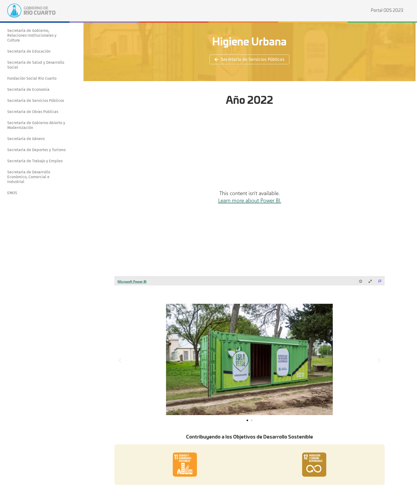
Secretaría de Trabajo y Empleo (35, 161)
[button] (120, 360)
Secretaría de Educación (28, 51)
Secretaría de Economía (28, 89)
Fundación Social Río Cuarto (31, 78)
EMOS (12, 193)
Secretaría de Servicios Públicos (35, 100)
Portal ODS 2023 (387, 10)
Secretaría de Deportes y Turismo (36, 150)
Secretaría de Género (26, 138)
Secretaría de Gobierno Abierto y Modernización (36, 125)
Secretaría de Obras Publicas (32, 111)
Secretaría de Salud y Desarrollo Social (35, 65)
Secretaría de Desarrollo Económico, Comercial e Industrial (28, 177)
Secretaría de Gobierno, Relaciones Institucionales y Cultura (31, 35)
